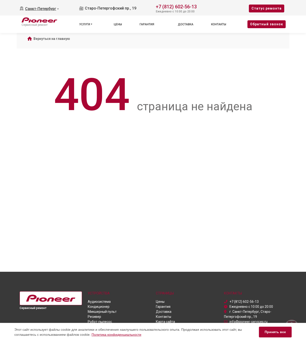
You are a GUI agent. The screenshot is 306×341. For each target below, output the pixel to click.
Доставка (185, 24)
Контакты (218, 24)
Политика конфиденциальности (116, 334)
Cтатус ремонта (266, 8)
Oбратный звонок (266, 24)
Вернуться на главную (51, 39)
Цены (118, 24)
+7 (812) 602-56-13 (176, 6)
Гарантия (147, 24)
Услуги (84, 24)
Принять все (275, 332)
